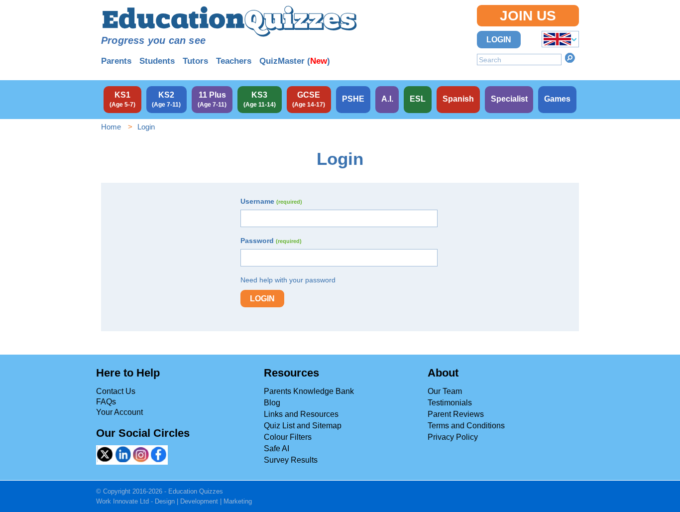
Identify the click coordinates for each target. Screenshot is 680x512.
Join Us (528, 15)
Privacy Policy (453, 437)
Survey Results (291, 460)
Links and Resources (301, 414)
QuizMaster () (294, 61)
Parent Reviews (456, 414)
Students (157, 61)
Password (271, 241)
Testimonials (450, 402)
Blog (272, 402)
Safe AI (276, 448)
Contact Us (115, 391)
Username (271, 201)
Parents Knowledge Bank (309, 391)
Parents (116, 61)
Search (570, 58)
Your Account (119, 412)
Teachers (233, 61)
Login (498, 39)
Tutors (195, 61)
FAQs (106, 401)
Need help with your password (288, 280)
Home (111, 127)
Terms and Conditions (466, 425)
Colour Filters (288, 437)
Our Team (445, 391)
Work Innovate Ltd (122, 501)
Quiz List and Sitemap (302, 425)
